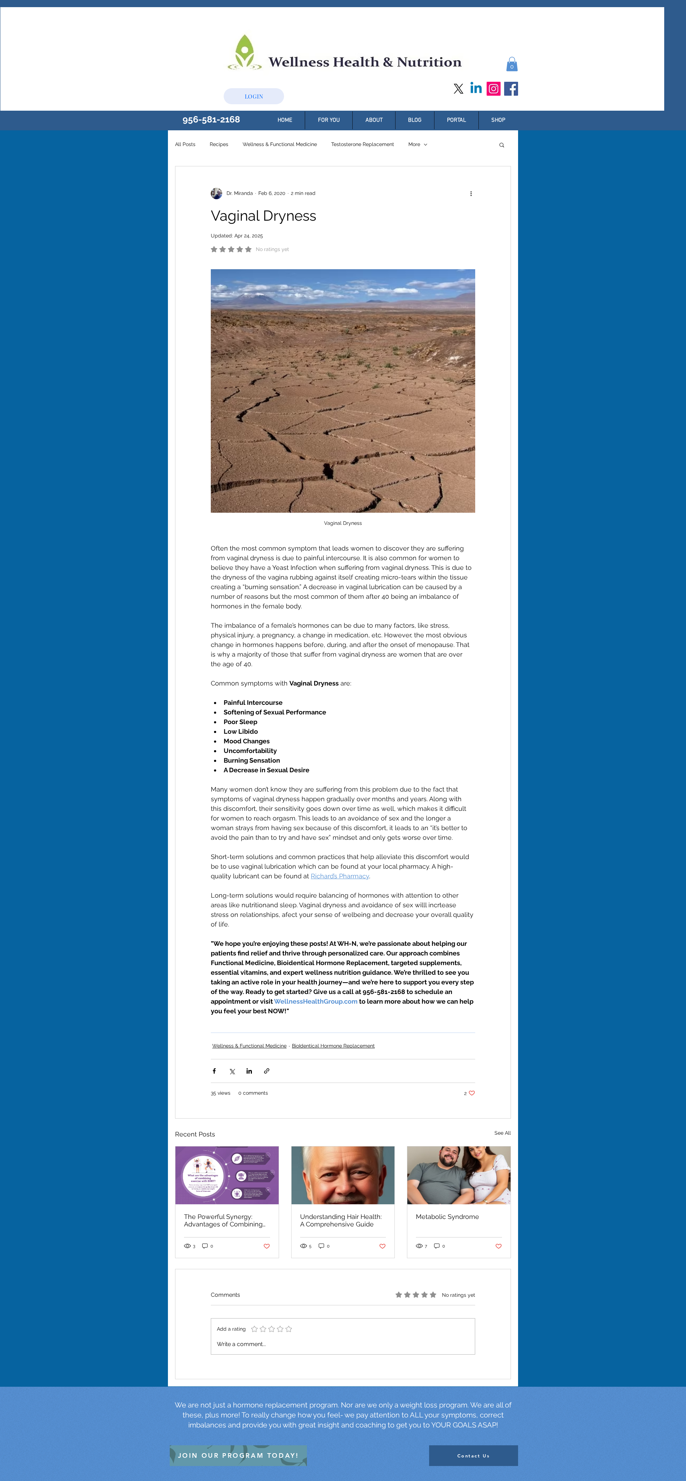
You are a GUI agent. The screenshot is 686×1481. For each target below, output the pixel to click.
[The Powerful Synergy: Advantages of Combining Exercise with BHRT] (227, 1175)
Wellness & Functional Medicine (280, 144)
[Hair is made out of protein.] (343, 1175)
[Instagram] (494, 89)
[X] (459, 89)
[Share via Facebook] (214, 1071)
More (414, 144)
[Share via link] (266, 1071)
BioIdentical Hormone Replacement (333, 1046)
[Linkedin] (476, 89)
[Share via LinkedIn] (249, 1071)
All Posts (185, 144)
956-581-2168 (211, 119)
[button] (512, 64)
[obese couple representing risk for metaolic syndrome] (459, 1175)
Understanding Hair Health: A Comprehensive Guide (341, 1220)
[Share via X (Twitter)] (231, 1071)
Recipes (219, 144)
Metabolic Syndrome (447, 1216)
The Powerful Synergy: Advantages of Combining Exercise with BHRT (223, 1220)
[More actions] (471, 193)
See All (502, 1133)
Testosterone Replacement (362, 144)
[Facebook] (511, 89)
